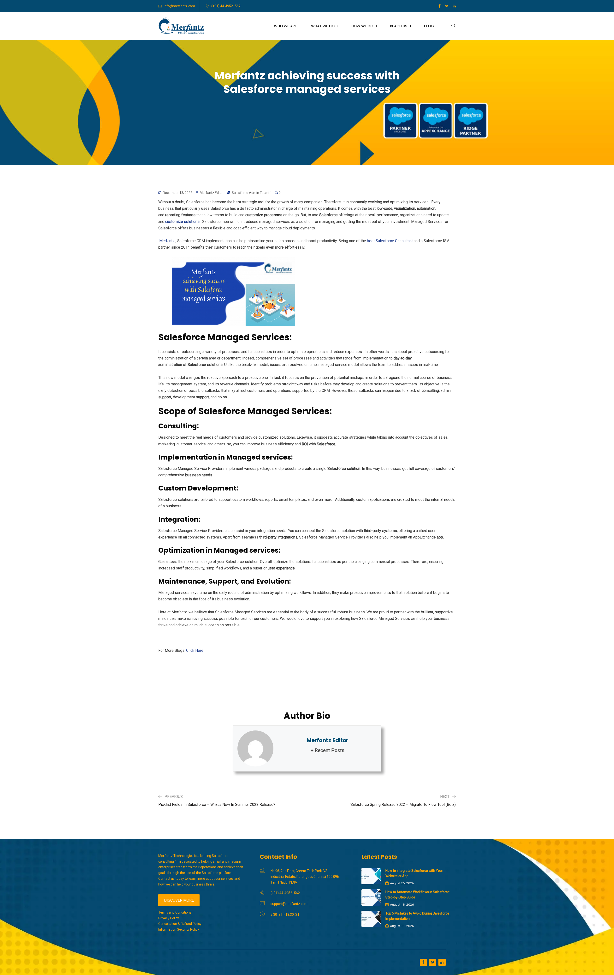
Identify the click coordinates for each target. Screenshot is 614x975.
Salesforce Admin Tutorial (251, 193)
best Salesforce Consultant (390, 241)
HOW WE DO (362, 26)
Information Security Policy (178, 929)
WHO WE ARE (285, 26)
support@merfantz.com (289, 904)
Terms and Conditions (174, 912)
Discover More (179, 900)
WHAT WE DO (323, 26)
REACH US (398, 26)
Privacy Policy (168, 918)
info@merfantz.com (179, 6)
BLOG (429, 26)
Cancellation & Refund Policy (179, 924)
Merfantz (166, 241)
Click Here (194, 650)
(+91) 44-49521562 (226, 6)
